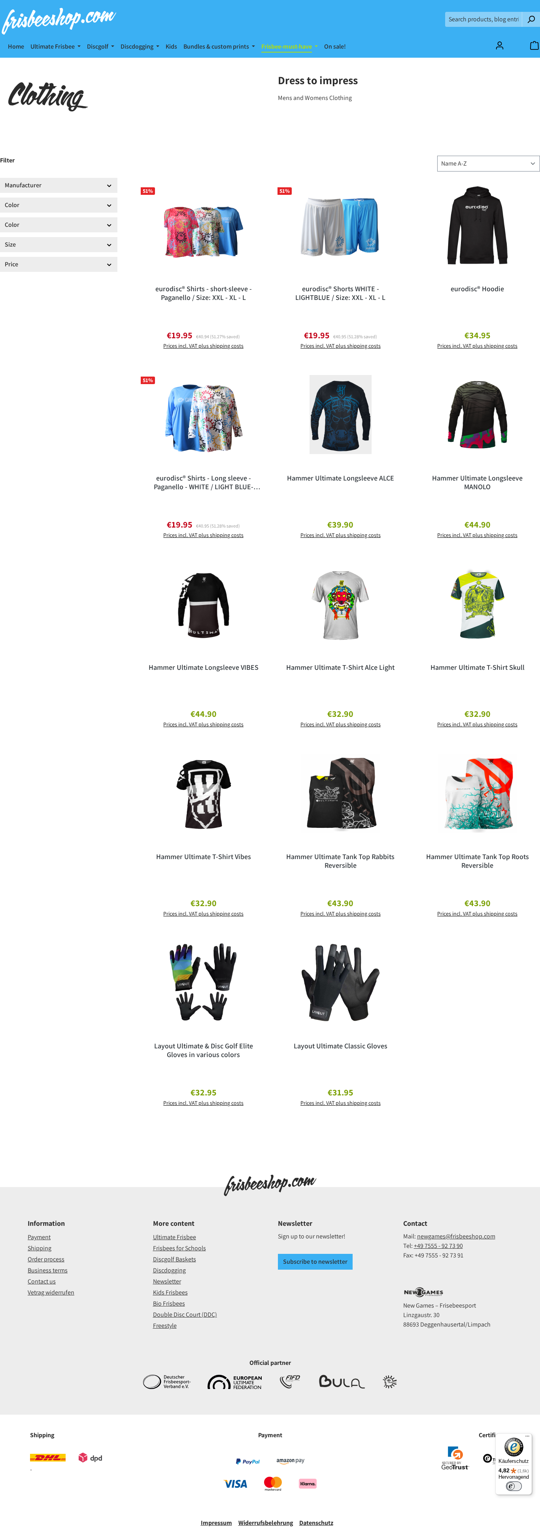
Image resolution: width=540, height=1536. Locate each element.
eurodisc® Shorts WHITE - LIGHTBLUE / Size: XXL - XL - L (340, 293)
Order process (46, 1259)
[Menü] (527, 1438)
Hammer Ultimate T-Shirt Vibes (203, 856)
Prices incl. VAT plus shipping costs (203, 345)
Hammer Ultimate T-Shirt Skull (477, 667)
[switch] (514, 1486)
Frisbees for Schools (179, 1248)
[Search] (531, 19)
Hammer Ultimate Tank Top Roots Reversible (477, 861)
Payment (39, 1237)
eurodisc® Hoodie (477, 289)
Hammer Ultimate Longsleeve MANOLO (477, 482)
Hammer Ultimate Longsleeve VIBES (204, 667)
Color (12, 205)
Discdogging (169, 1270)
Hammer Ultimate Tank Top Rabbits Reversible (340, 861)
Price (11, 264)
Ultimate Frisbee (174, 1237)
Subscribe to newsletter (315, 1261)
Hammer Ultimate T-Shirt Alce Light (340, 667)
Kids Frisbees (170, 1292)
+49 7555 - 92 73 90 (438, 1246)
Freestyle (165, 1325)
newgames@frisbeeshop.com (456, 1236)
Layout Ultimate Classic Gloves (340, 1046)
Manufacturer (23, 185)
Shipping (39, 1248)
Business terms (48, 1270)
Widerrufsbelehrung (265, 1523)
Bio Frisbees (169, 1303)
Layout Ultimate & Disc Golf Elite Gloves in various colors (203, 1050)
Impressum (216, 1523)
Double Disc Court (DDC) (185, 1314)
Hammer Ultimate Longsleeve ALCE (340, 478)
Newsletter (167, 1281)
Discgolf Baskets (174, 1259)
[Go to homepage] (58, 19)
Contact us (42, 1281)
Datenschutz (316, 1523)
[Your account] (499, 45)
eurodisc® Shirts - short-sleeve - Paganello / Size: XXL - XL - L (203, 293)
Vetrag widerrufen (51, 1292)
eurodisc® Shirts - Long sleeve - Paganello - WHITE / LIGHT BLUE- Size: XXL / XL (203, 482)
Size (10, 244)
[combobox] (483, 19)
